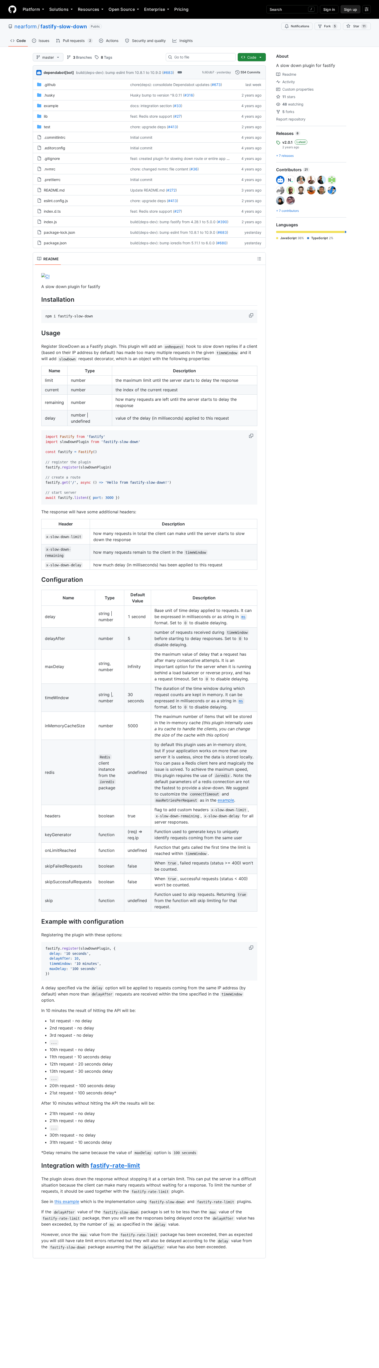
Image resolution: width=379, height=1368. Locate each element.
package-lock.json (59, 232)
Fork (330, 26)
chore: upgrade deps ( (149, 127)
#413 (172, 127)
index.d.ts (52, 211)
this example (66, 1201)
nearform (25, 26)
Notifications (300, 26)
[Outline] (259, 259)
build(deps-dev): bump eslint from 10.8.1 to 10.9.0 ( (119, 72)
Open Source (122, 9)
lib (46, 116)
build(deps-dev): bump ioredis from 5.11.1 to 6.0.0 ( (173, 243)
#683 (168, 72)
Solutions (59, 9)
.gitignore (52, 158)
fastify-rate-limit (115, 1165)
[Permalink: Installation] (37, 299)
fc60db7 (208, 72)
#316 (188, 95)
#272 (171, 190)
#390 (222, 222)
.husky (49, 95)
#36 (194, 169)
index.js (50, 222)
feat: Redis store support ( (152, 116)
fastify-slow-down (63, 26)
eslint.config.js (56, 200)
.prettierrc (52, 179)
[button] (251, 315)
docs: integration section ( (152, 105)
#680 (221, 243)
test (47, 127)
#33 (177, 105)
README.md (54, 190)
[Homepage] (12, 9)
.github (50, 84)
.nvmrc (49, 169)
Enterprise (154, 9)
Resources (88, 9)
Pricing (181, 9)
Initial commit (141, 137)
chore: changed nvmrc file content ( (160, 169)
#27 (177, 116)
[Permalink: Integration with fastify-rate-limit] (37, 1165)
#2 (230, 158)
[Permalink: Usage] (37, 332)
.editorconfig (54, 148)
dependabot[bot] (59, 72)
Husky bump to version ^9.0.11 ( (157, 95)
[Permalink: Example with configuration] (37, 921)
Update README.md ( (148, 190)
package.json (55, 243)
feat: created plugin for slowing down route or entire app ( (179, 158)
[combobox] (202, 57)
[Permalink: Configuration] (37, 579)
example (51, 105)
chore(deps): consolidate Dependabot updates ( (171, 84)
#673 (216, 84)
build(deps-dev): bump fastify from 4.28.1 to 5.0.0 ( (174, 222)
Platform (31, 9)
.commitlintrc (54, 137)
